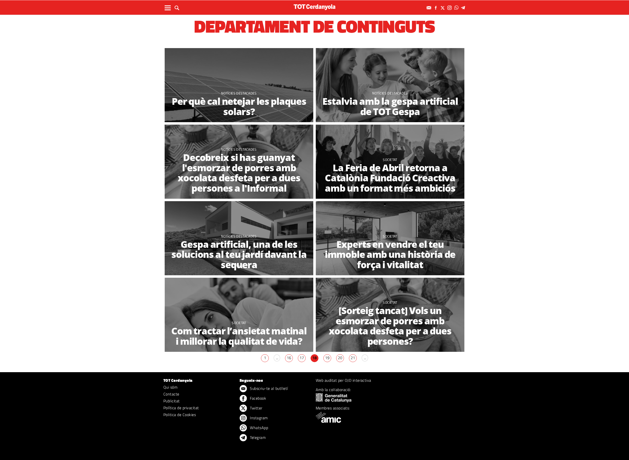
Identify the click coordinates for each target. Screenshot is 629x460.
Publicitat (171, 401)
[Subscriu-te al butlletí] (429, 7)
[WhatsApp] (457, 7)
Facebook (257, 398)
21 (353, 358)
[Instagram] (450, 7)
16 (289, 358)
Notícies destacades (239, 93)
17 (302, 358)
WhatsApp (258, 428)
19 (327, 358)
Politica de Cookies (179, 415)
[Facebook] (436, 7)
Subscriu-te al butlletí (268, 388)
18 (314, 358)
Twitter (255, 408)
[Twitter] (443, 7)
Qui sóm (170, 387)
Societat (390, 236)
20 (340, 358)
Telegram (257, 437)
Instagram (258, 418)
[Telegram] (464, 7)
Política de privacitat (181, 408)
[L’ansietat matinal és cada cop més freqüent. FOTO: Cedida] (239, 315)
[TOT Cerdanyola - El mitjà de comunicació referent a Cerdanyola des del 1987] (314, 7)
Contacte (171, 394)
